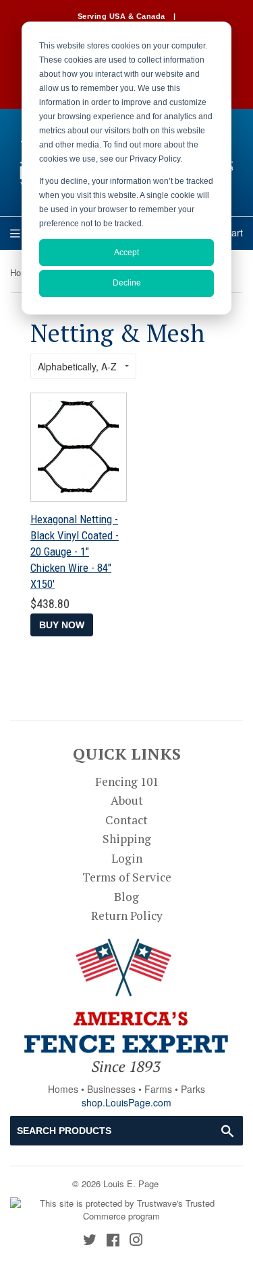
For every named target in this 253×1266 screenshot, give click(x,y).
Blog (126, 896)
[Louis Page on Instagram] (136, 1240)
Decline (127, 283)
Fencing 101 (127, 781)
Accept (126, 252)
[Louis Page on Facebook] (113, 1240)
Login (126, 858)
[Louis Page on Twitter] (89, 1240)
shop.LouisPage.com (126, 1102)
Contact (126, 820)
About (127, 800)
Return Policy (127, 915)
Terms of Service (126, 877)
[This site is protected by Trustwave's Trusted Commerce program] (121, 1209)
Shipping (127, 838)
